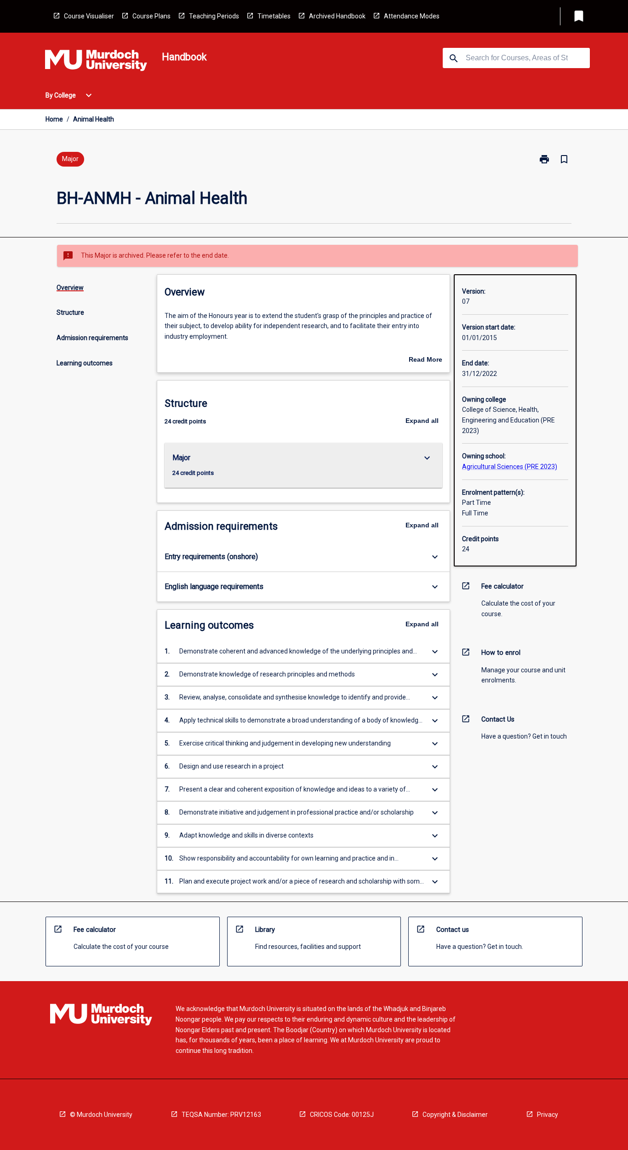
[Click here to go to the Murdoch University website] (96, 62)
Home (54, 119)
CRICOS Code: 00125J (342, 1114)
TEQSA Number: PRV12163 (221, 1114)
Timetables (274, 16)
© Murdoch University (101, 1114)
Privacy (547, 1114)
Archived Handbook (337, 16)
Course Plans (151, 16)
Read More (425, 360)
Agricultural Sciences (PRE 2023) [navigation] (509, 466)
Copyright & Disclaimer (455, 1114)
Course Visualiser (89, 16)
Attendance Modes (412, 16)
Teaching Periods (214, 16)
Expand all (422, 420)
